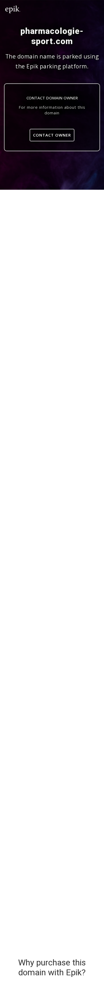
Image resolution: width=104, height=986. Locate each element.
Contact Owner (52, 135)
